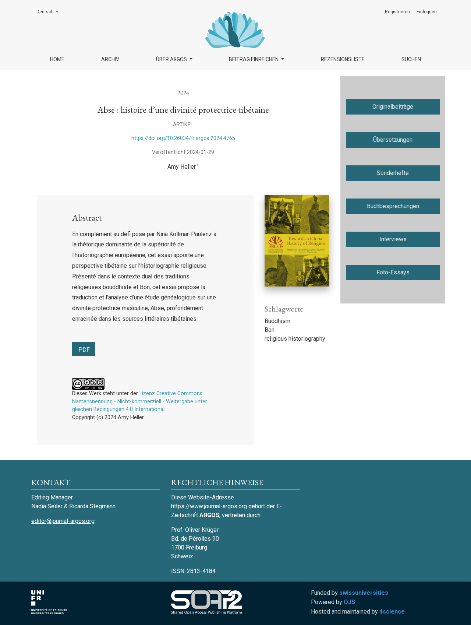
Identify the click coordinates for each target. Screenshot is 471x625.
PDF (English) (86, 351)
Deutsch (49, 11)
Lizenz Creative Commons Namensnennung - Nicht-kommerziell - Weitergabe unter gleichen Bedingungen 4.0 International (139, 401)
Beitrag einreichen (254, 59)
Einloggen (427, 11)
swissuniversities (363, 592)
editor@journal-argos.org (63, 520)
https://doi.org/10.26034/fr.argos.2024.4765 (183, 138)
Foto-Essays (393, 272)
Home (57, 59)
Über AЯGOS (172, 59)
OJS (349, 601)
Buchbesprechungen (393, 206)
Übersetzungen (392, 139)
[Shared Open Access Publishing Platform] (209, 602)
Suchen (411, 59)
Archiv (110, 59)
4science (392, 611)
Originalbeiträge (392, 106)
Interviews (393, 239)
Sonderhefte (393, 172)
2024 (183, 92)
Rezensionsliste (343, 59)
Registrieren (397, 11)
